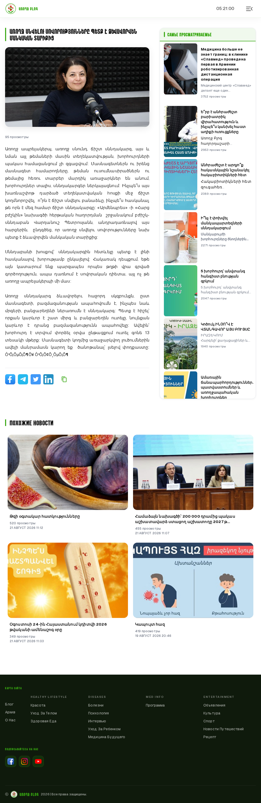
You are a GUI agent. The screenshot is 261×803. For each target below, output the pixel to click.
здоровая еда (43, 721)
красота (38, 705)
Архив (10, 712)
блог (9, 704)
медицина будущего (106, 737)
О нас (10, 720)
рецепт (209, 737)
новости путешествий (223, 729)
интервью (97, 721)
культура (211, 713)
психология (98, 713)
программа (155, 705)
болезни (95, 705)
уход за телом (44, 713)
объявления (214, 705)
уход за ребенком (104, 729)
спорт (209, 721)
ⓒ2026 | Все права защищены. (46, 794)
